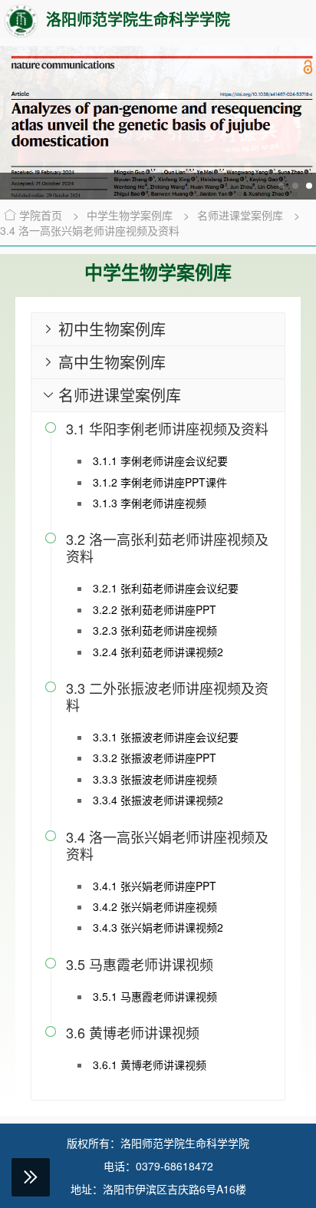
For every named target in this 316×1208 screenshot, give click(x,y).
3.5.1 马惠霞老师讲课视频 (155, 996)
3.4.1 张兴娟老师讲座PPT (154, 885)
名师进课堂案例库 (241, 215)
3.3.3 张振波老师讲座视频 (155, 779)
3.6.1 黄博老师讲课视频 (149, 1064)
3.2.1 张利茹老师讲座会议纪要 (166, 588)
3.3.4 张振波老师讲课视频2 (158, 799)
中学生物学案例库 (131, 215)
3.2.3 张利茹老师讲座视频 (155, 630)
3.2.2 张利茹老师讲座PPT (154, 609)
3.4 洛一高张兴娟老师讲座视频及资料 (89, 230)
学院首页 (40, 215)
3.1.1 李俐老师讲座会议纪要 (160, 460)
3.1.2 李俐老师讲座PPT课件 (160, 482)
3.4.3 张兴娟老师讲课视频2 (158, 927)
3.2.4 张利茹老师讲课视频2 (158, 651)
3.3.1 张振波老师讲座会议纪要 (166, 736)
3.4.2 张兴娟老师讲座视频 (155, 906)
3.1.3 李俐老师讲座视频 (149, 502)
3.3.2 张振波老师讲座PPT (154, 757)
